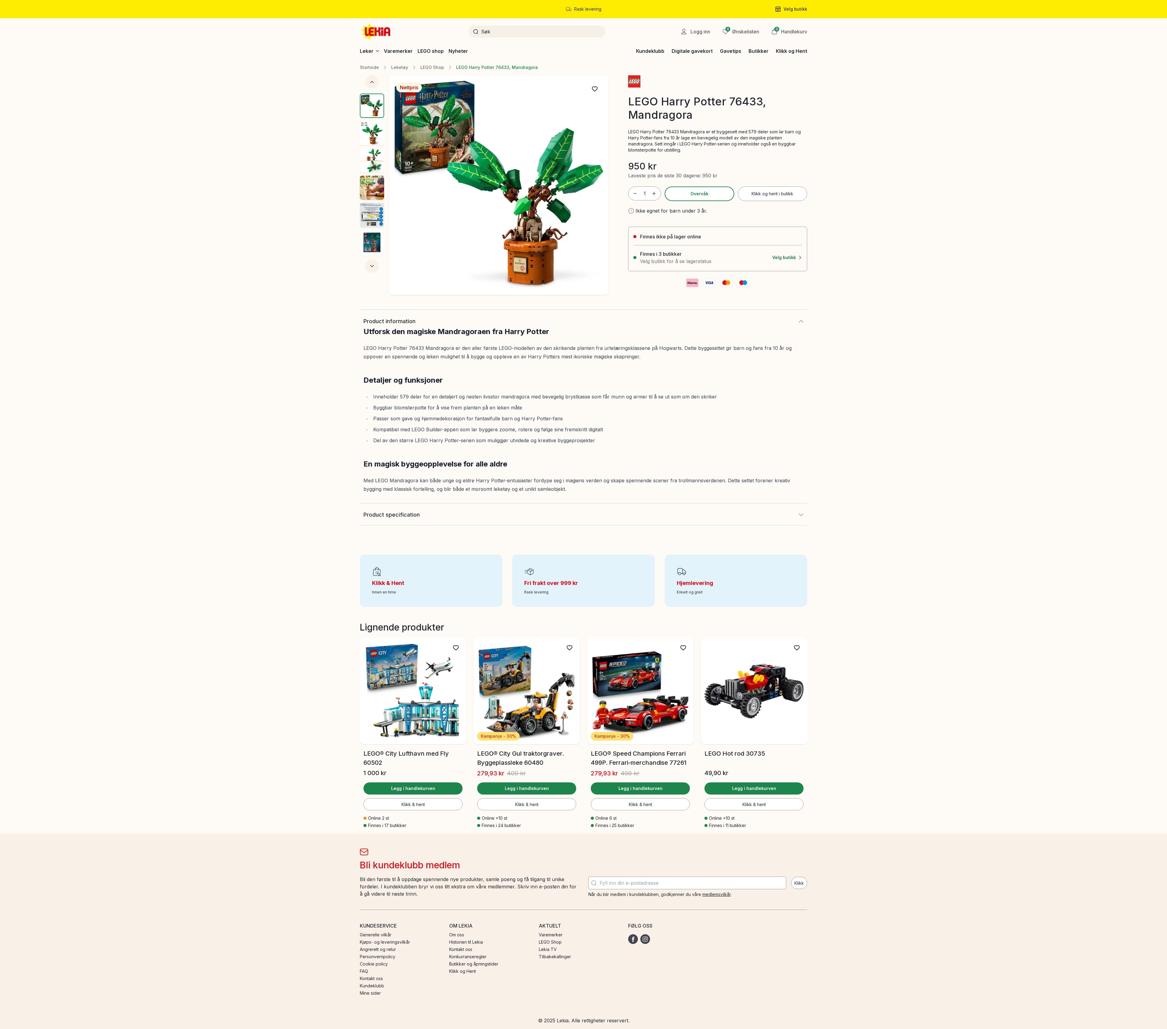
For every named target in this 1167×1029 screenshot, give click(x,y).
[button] (789, 31)
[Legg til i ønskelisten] (594, 89)
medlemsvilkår (716, 894)
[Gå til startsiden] (376, 31)
